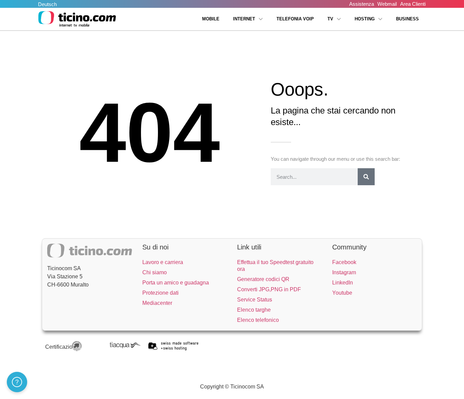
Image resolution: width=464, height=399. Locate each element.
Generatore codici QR (263, 279)
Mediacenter (157, 303)
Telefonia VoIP (295, 18)
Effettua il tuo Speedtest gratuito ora (275, 265)
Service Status (254, 299)
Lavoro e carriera (162, 262)
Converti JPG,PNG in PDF (269, 289)
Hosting (365, 18)
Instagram (344, 272)
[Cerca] (366, 176)
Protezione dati (160, 293)
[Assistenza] (17, 382)
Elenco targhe (254, 310)
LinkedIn (342, 282)
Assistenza (361, 4)
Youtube (342, 293)
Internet (244, 18)
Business (407, 18)
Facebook (344, 262)
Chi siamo (154, 272)
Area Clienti (413, 4)
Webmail (387, 4)
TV (330, 18)
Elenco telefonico (258, 320)
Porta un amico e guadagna (175, 282)
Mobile (210, 18)
